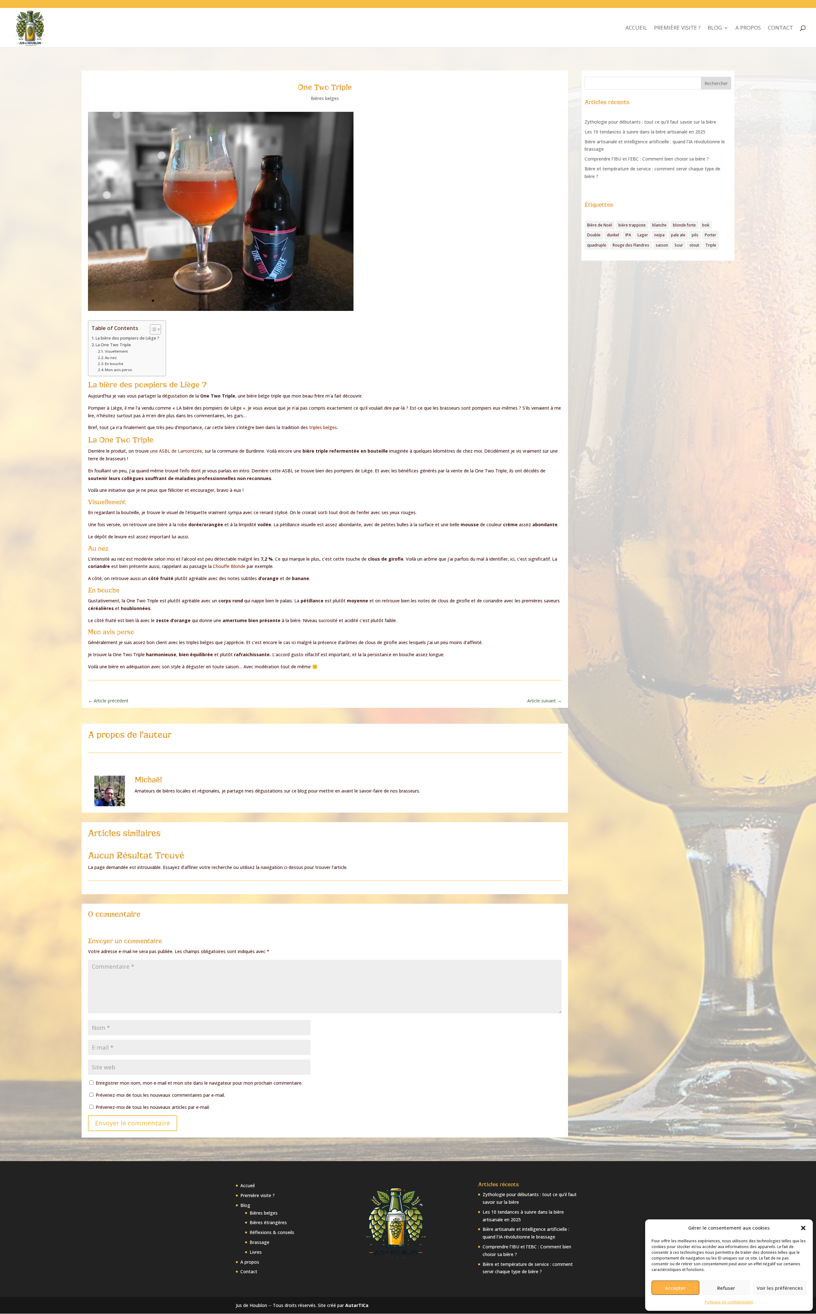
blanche (659, 225)
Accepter (675, 1288)
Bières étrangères (268, 1222)
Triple (710, 245)
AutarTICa (356, 1305)
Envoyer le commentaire (132, 1123)
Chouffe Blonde (229, 566)
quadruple (596, 245)
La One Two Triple (113, 345)
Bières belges (325, 98)
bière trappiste (632, 225)
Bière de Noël (599, 225)
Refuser (726, 1288)
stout (694, 245)
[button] (803, 1228)
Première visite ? (677, 28)
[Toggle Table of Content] (152, 329)
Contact (780, 28)
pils (695, 235)
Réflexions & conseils (272, 1232)
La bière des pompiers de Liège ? (127, 338)
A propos (748, 28)
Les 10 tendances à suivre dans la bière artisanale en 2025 (645, 132)
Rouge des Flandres (631, 245)
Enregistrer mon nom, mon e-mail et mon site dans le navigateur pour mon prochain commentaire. (199, 1083)
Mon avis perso (118, 369)
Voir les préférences (780, 1288)
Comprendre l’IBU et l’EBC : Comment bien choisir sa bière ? (647, 159)
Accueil (636, 28)
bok (705, 225)
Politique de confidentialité (729, 1302)
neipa (659, 235)
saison (662, 245)
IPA (628, 235)
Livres (256, 1252)
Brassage (259, 1242)
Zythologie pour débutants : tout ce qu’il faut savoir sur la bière (650, 122)
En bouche (114, 363)
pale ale (678, 235)
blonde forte (684, 225)
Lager (643, 235)
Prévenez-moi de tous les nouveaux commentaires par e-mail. (160, 1095)
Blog (715, 28)
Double (594, 235)
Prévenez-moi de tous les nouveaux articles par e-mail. (153, 1107)
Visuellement (116, 351)
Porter (710, 235)
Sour (678, 245)
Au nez (111, 357)
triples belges (323, 427)
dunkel (613, 235)
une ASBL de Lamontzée (176, 451)
